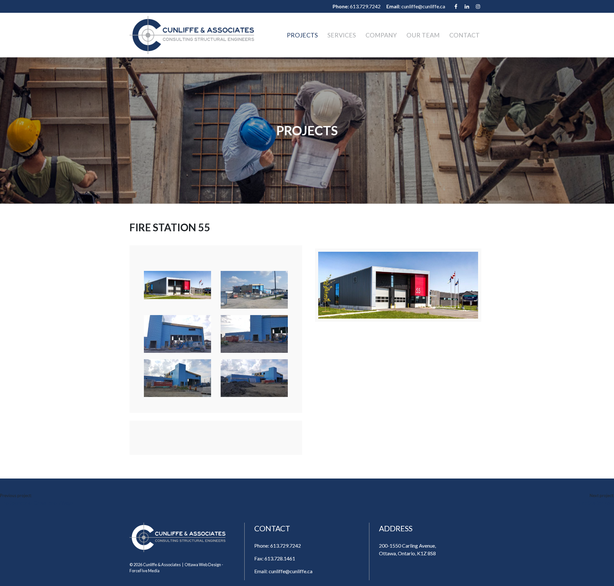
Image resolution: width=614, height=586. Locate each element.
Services (341, 35)
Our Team (423, 35)
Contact (464, 35)
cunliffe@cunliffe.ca (423, 6)
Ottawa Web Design (203, 564)
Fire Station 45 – (596, 503)
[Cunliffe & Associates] (192, 35)
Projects (302, 35)
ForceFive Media (145, 570)
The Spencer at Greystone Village (36, 503)
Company (381, 35)
